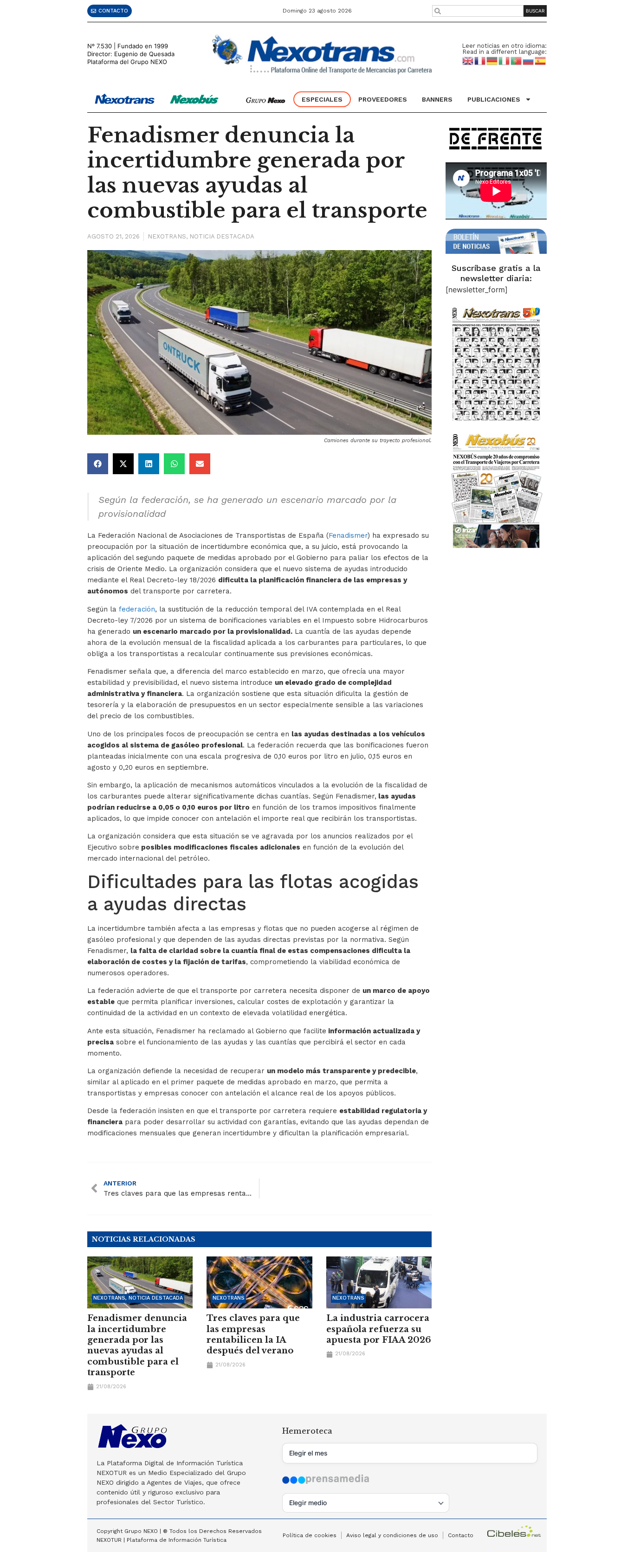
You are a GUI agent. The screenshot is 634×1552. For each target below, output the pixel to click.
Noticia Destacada (221, 236)
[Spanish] (541, 60)
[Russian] (529, 60)
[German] (492, 60)
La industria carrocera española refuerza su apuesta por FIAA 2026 (378, 1329)
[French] (480, 60)
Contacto (460, 1535)
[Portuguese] (517, 60)
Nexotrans (167, 236)
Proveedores (382, 99)
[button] (97, 463)
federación (137, 609)
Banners (437, 99)
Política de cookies (309, 1535)
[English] (468, 60)
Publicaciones (493, 99)
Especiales (322, 99)
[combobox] (478, 11)
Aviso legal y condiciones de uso (392, 1535)
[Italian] (504, 60)
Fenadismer (348, 535)
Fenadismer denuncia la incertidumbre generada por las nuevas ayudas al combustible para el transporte (137, 1345)
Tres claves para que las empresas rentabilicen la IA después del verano (253, 1334)
